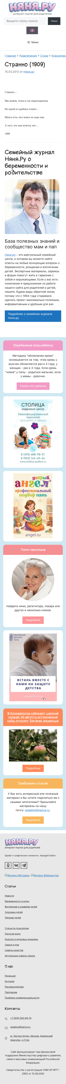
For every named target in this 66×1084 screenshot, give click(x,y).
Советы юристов (14, 950)
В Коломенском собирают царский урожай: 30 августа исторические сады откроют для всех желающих (33, 717)
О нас (9, 966)
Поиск (54, 21)
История (9, 981)
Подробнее (33, 620)
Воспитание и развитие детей (21, 906)
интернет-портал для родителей (22, 847)
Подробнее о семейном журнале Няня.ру (30, 316)
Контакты (12, 1009)
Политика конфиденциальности (22, 997)
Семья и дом (12, 944)
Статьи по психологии (17, 928)
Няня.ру (10, 254)
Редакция (10, 975)
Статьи (10, 886)
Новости (9, 895)
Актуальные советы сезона (20, 955)
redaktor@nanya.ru (37, 810)
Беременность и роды (17, 901)
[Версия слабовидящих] (32, 30)
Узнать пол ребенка (33, 386)
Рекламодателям (14, 986)
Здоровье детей (14, 912)
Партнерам (11, 992)
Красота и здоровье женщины (21, 939)
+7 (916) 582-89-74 (20, 1018)
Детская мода (13, 933)
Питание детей (13, 917)
